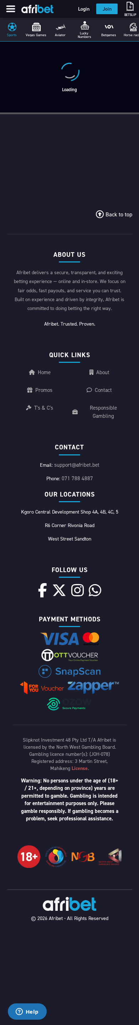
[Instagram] (77, 590)
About (102, 372)
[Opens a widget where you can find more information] (27, 1012)
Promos (43, 390)
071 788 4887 (77, 478)
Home (44, 372)
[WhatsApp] (95, 590)
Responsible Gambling (103, 411)
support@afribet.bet (76, 464)
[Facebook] (42, 590)
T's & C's (43, 407)
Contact (103, 390)
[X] (59, 590)
